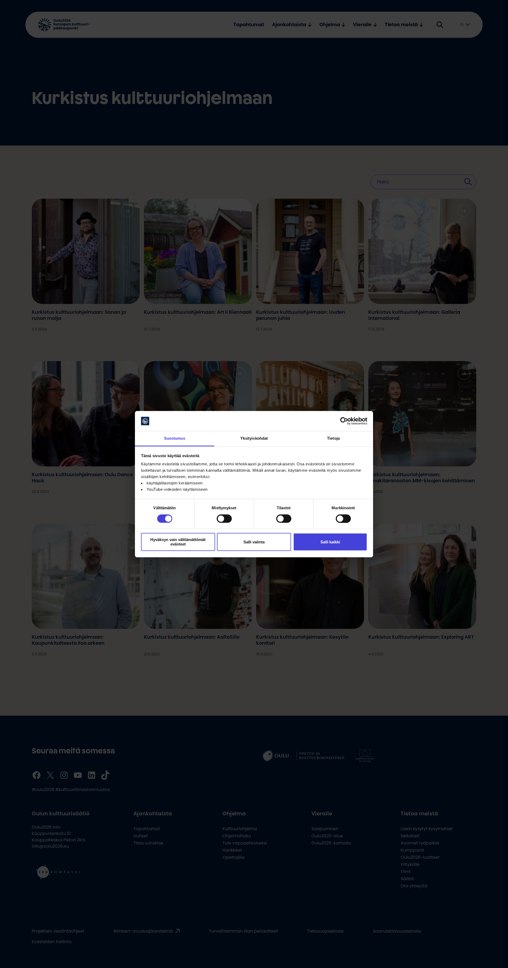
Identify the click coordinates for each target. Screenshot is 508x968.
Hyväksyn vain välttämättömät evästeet (178, 542)
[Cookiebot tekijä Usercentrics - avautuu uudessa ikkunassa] (344, 421)
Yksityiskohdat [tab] (254, 438)
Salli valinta (254, 542)
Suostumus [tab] (174, 438)
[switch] (224, 518)
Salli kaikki (330, 542)
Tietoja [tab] (333, 438)
